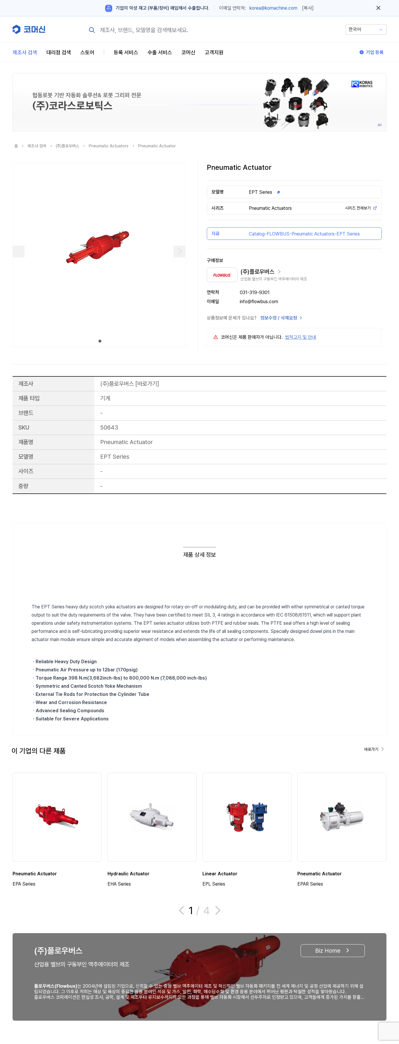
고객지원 (214, 52)
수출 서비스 (160, 52)
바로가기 (147, 383)
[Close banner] (378, 8)
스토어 (87, 52)
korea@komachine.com (273, 8)
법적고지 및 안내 (300, 337)
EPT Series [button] (260, 192)
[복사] (308, 8)
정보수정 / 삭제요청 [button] (278, 318)
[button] (383, 994)
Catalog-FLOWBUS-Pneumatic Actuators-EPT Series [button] (304, 234)
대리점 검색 (58, 52)
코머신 (188, 52)
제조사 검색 (25, 52)
